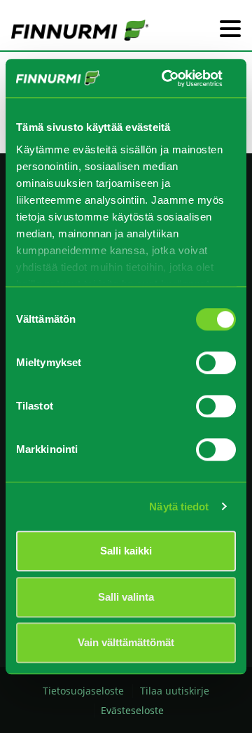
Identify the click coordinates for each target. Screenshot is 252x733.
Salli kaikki (126, 551)
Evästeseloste (132, 710)
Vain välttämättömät (126, 642)
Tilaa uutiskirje (174, 690)
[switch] (216, 362)
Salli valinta (126, 597)
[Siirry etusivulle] (79, 29)
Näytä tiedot (179, 506)
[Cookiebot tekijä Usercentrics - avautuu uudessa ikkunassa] (167, 78)
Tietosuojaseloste (83, 690)
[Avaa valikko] (230, 29)
